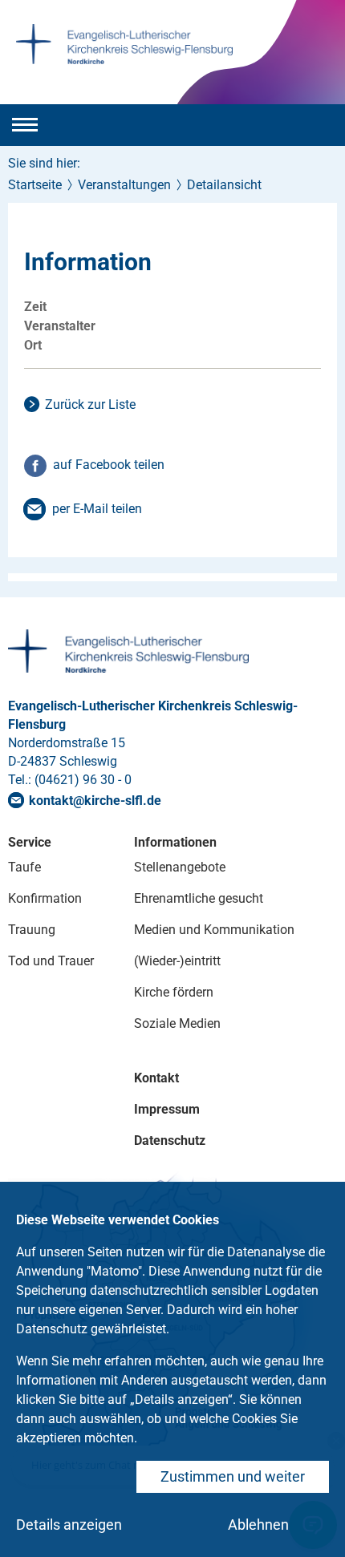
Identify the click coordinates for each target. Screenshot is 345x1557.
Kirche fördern (173, 992)
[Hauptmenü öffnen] (25, 125)
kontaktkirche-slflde (95, 800)
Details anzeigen (69, 1524)
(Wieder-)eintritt (177, 961)
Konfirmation (45, 898)
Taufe (24, 867)
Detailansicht (224, 184)
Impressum (167, 1109)
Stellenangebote (179, 867)
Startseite (35, 184)
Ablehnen (258, 1524)
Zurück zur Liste (90, 404)
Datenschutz (169, 1140)
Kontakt (156, 1078)
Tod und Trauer (51, 961)
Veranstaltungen (124, 184)
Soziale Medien (177, 1023)
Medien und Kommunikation (214, 929)
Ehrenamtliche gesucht (198, 898)
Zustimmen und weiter (232, 1476)
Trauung (31, 929)
